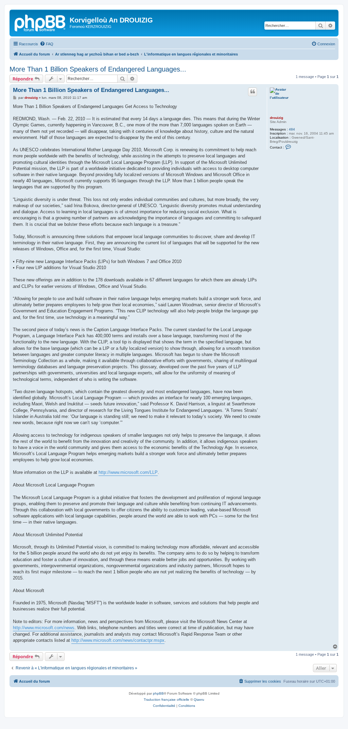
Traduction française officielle (166, 699)
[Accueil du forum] (40, 22)
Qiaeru (199, 699)
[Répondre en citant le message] (252, 92)
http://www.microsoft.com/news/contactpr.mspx (117, 640)
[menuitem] (46, 44)
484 (292, 129)
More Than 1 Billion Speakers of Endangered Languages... (98, 69)
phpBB (158, 693)
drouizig (276, 118)
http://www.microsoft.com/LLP (128, 472)
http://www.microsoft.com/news (43, 627)
